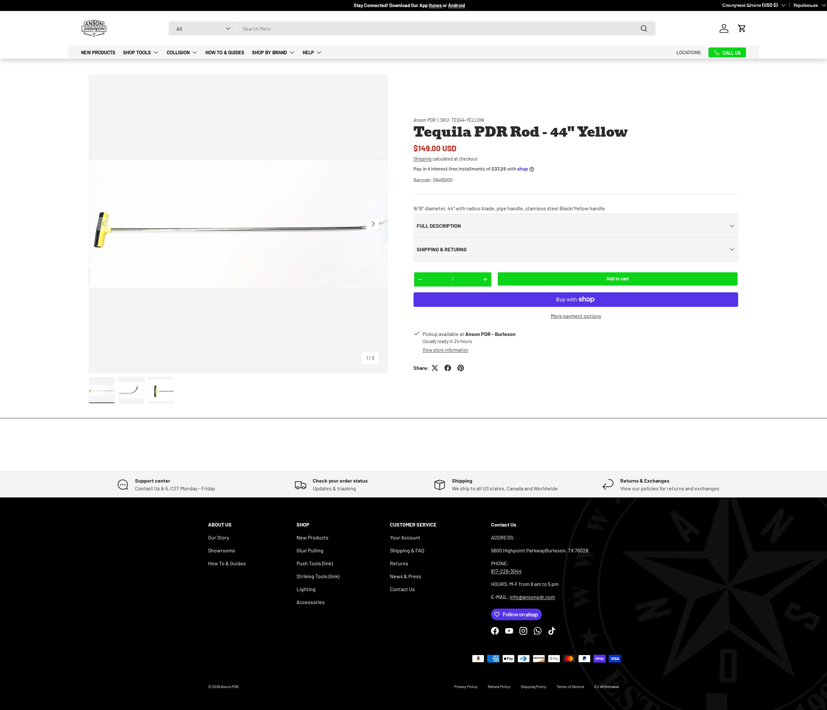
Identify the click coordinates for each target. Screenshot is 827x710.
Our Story (218, 537)
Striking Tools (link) (318, 576)
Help (308, 52)
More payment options (576, 316)
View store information (445, 350)
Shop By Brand (269, 52)
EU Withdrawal (606, 686)
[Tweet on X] (434, 367)
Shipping (423, 159)
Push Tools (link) (315, 563)
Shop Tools (137, 52)
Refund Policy (499, 686)
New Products (98, 52)
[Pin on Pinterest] (460, 367)
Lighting (306, 589)
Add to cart (617, 278)
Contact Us (402, 589)
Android (456, 5)
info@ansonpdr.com (532, 597)
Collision (178, 52)
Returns (399, 563)
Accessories (311, 602)
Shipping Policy (533, 686)
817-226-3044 (506, 571)
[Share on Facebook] (447, 367)
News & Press (405, 576)
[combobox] (412, 29)
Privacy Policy (465, 686)
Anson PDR (425, 120)
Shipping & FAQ (407, 550)
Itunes (436, 5)
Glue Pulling (310, 550)
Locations (688, 52)
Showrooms (221, 550)
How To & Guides (224, 52)
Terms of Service (570, 686)
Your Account (405, 537)
